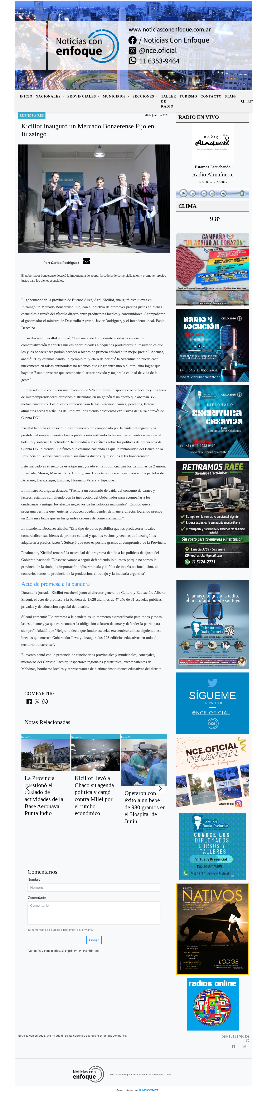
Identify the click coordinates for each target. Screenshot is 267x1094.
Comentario (37, 897)
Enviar (94, 940)
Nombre (34, 879)
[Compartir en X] (37, 703)
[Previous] (28, 788)
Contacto (211, 96)
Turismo (188, 96)
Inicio (26, 96)
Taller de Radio (168, 101)
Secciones (144, 96)
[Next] (160, 788)
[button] (242, 101)
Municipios (115, 96)
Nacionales (49, 96)
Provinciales (82, 96)
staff (231, 96)
